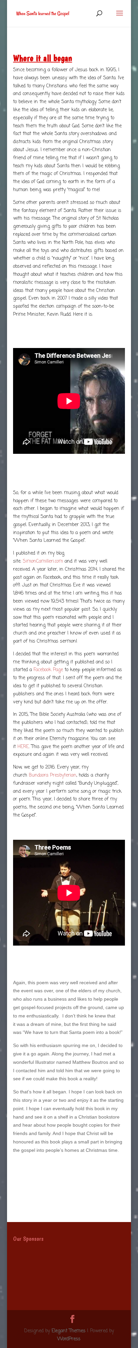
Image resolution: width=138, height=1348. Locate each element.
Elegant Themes (68, 1331)
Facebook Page (48, 669)
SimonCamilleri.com (43, 561)
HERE (23, 746)
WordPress (68, 1339)
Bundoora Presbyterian (52, 775)
